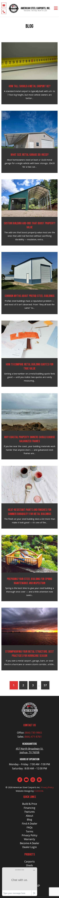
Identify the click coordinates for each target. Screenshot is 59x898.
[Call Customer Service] (3, 11)
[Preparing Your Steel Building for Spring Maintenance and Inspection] (29, 553)
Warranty (29, 839)
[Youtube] (26, 779)
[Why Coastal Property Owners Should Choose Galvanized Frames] (29, 411)
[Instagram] (32, 779)
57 (45, 685)
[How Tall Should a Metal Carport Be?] (29, 60)
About (29, 815)
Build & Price (29, 803)
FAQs (30, 827)
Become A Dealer (29, 843)
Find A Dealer (29, 823)
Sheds (29, 865)
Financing (29, 807)
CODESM (38, 790)
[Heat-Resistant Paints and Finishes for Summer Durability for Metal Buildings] (29, 484)
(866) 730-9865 (33, 732)
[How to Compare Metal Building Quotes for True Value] (29, 339)
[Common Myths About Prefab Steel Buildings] (29, 270)
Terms (29, 831)
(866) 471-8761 (33, 736)
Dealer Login (29, 847)
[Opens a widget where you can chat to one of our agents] (19, 881)
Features (29, 811)
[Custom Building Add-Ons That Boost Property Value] (29, 197)
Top (56, 895)
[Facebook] (19, 779)
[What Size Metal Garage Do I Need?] (29, 129)
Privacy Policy (47, 787)
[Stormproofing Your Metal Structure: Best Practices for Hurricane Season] (29, 626)
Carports (29, 861)
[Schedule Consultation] (3, 5)
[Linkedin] (39, 779)
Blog (29, 819)
